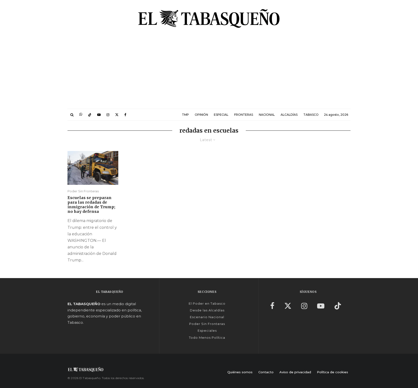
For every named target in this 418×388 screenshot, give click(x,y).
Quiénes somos (240, 372)
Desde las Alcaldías (207, 310)
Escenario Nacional (207, 317)
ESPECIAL (221, 114)
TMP (185, 114)
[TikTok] (89, 114)
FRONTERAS (243, 114)
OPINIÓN (201, 114)
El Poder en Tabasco (207, 303)
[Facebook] (125, 114)
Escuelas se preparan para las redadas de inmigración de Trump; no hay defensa (91, 204)
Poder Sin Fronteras (83, 191)
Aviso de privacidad (295, 372)
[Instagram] (108, 114)
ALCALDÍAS (289, 114)
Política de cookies (332, 372)
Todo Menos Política (207, 337)
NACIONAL (267, 114)
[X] (116, 114)
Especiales (207, 330)
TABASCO (311, 114)
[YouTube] (99, 114)
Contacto (266, 372)
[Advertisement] (209, 72)
